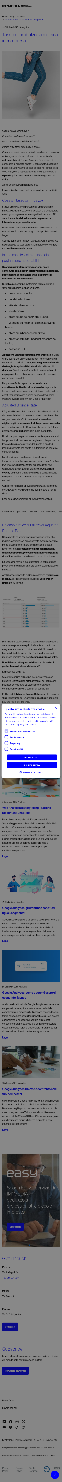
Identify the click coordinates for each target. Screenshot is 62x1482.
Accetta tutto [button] (32, 757)
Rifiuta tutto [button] (32, 765)
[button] (31, 772)
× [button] (55, 708)
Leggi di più (43, 724)
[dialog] (31, 741)
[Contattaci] (55, 1475)
